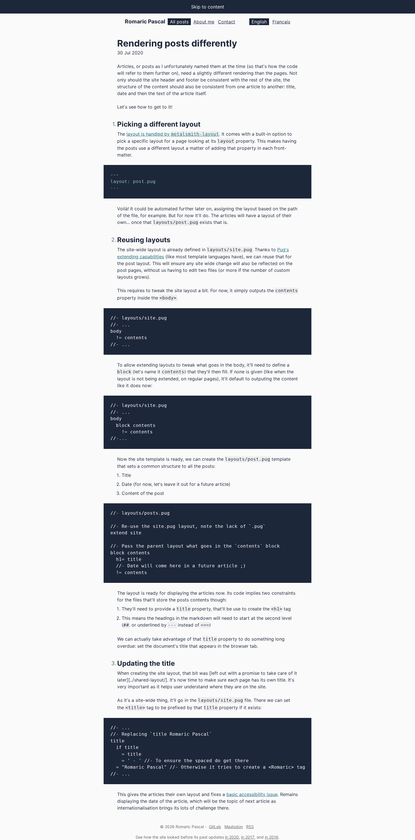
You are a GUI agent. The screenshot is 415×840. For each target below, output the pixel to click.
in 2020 (232, 837)
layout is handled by (172, 134)
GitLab (215, 826)
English (259, 22)
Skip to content (207, 7)
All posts (179, 22)
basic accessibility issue (252, 794)
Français (281, 22)
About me (203, 22)
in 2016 (271, 837)
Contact (226, 22)
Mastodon (233, 826)
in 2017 (247, 837)
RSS (250, 826)
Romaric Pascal (145, 21)
